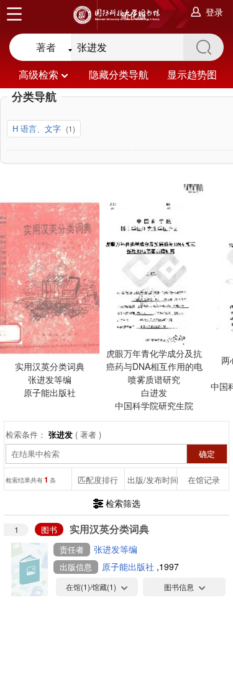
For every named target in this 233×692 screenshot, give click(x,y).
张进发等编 (115, 549)
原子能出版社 (129, 566)
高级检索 (38, 74)
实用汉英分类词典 (109, 529)
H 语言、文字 (37, 128)
